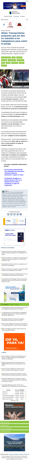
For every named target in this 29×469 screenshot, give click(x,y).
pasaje (3, 62)
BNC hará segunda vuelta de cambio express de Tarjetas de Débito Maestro (14, 329)
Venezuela (4, 65)
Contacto (22, 16)
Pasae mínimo (20, 60)
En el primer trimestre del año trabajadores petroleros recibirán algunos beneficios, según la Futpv (14, 172)
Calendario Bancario (5, 431)
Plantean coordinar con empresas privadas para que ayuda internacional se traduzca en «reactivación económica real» (15, 259)
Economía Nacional (6, 57)
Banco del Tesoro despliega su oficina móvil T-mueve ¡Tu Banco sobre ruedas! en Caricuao (13, 369)
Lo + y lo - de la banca (6, 428)
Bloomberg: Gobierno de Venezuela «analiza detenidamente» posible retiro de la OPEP (13, 319)
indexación (4, 60)
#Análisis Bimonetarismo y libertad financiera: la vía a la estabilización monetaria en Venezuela (14, 274)
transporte (21, 62)
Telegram (23, 205)
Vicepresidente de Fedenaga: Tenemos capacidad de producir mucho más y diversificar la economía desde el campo (14, 280)
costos (13, 57)
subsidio (8, 62)
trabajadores (14, 62)
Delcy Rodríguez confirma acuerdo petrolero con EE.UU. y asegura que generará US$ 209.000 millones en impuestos (14, 357)
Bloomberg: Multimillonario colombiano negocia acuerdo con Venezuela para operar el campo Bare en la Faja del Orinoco (14, 380)
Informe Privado (8, 16)
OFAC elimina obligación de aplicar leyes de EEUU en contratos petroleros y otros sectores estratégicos (15, 324)
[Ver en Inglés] (26, 1)
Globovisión (12, 149)
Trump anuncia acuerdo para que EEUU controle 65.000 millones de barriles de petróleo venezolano (14, 374)
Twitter (8, 206)
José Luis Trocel (11, 60)
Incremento (19, 57)
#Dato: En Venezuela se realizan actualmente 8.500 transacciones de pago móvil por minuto (15, 269)
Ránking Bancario (5, 422)
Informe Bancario (5, 425)
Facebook (13, 206)
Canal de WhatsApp (16, 205)
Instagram (4, 206)
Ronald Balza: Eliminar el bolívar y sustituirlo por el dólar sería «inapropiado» (14, 264)
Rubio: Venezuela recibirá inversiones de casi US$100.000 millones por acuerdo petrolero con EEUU (14, 364)
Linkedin (11, 454)
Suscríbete (16, 16)
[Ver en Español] (27, 1)
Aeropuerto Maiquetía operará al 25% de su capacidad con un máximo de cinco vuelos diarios (14, 385)
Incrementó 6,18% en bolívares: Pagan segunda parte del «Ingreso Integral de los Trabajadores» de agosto (14, 253)
